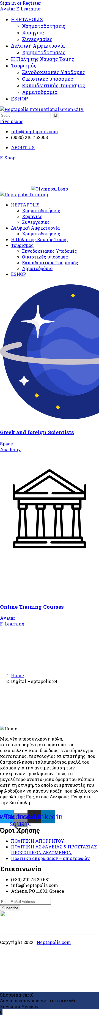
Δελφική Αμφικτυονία (38, 45)
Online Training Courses (32, 606)
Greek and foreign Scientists (37, 432)
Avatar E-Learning (20, 9)
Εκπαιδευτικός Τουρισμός (53, 85)
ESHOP (19, 98)
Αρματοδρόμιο (39, 92)
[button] (7, 157)
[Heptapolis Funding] (24, 194)
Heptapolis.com (54, 942)
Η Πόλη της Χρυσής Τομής (42, 59)
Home (17, 675)
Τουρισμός (24, 65)
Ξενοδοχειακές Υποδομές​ (53, 72)
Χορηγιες (33, 32)
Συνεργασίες (37, 39)
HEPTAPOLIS (27, 19)
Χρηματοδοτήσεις (43, 26)
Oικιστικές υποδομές (47, 78)
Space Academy (10, 446)
